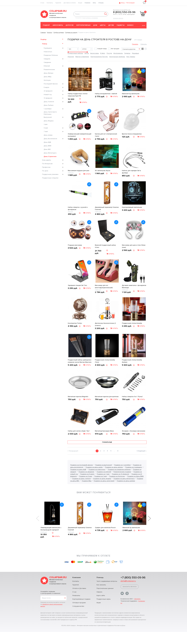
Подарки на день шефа (94, 467)
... (114, 451)
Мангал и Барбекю (82, 57)
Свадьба (47, 59)
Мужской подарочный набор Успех (105, 246)
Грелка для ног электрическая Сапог (106, 135)
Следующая (141, 451)
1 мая (45, 124)
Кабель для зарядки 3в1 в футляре (131, 172)
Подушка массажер (75, 245)
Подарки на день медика (102, 478)
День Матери (48, 73)
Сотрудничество (78, 606)
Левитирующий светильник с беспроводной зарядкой (50, 529)
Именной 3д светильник (130, 94)
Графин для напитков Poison (105, 527)
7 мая (46, 131)
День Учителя (49, 102)
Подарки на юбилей (104, 472)
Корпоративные (83, 25)
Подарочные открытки (50, 178)
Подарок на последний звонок (81, 465)
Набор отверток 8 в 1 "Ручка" (132, 396)
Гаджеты (121, 25)
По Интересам (47, 164)
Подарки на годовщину (133, 467)
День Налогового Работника (50, 113)
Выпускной (48, 117)
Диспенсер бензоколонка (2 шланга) (105, 324)
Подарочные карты (103, 599)
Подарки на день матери (114, 467)
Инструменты (118, 53)
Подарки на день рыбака (126, 481)
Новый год (48, 94)
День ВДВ (47, 142)
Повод (44, 44)
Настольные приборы (117, 57)
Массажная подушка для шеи (78, 170)
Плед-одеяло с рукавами (90, 18)
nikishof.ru (137, 599)
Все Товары (131, 57)
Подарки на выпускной (103, 465)
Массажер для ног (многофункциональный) (104, 286)
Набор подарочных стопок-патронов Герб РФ (78, 95)
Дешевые (135, 53)
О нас (74, 592)
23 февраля (48, 91)
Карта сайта (101, 595)
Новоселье (48, 52)
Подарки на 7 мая (103, 474)
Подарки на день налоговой (104, 481)
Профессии (46, 167)
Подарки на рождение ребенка (119, 469)
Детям (111, 25)
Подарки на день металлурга (124, 478)
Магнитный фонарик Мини (104, 431)
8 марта (46, 87)
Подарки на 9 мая (85, 476)
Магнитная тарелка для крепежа (106, 396)
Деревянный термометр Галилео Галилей (107, 208)
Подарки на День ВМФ (135, 476)
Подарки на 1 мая (100, 476)
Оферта (99, 592)
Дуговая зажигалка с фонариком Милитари (134, 286)
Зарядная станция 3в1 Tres (77, 285)
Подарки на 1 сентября (122, 465)
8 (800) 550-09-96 (124, 12)
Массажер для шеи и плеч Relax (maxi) (133, 246)
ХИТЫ (87, 53)
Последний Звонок (51, 84)
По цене (45, 171)
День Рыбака (48, 105)
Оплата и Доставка (79, 588)
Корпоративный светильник (132, 207)
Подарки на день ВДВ (78, 469)
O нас (42, 3)
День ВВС (47, 149)
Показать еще (107, 442)
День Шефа (48, 135)
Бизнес (130, 25)
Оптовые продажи (79, 603)
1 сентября (47, 109)
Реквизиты (76, 595)
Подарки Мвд (86, 481)
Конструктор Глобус (75, 323)
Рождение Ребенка (51, 55)
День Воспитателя (50, 139)
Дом (95, 25)
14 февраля (48, 98)
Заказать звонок (118, 18)
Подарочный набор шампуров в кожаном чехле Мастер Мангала (79, 361)
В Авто (102, 53)
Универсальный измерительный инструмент (79, 135)
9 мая (46, 128)
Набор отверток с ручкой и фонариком (78, 208)
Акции (80, 3)
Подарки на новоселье (96, 469)
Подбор (46, 25)
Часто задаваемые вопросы (107, 581)
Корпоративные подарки (81, 599)
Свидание (47, 62)
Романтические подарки (122, 472)
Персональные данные (105, 588)
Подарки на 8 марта (87, 474)
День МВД (47, 77)
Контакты (50, 3)
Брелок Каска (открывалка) (132, 134)
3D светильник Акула (102, 170)
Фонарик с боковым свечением (133, 431)
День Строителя (50, 156)
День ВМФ (47, 146)
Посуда (109, 53)
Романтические (49, 69)
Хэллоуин (47, 80)
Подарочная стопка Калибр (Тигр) (105, 361)
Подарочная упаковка (50, 174)
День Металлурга (50, 153)
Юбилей (47, 66)
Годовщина (48, 48)
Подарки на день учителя (81, 478)
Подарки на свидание (86, 472)
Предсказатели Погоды (99, 57)
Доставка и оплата (70, 3)
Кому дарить (46, 160)
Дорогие (70, 25)
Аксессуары (58, 25)
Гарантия (58, 3)
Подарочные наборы (75, 53)
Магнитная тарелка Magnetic (78, 396)
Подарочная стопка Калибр (132, 323)
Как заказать (101, 585)
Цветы (102, 25)
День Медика (48, 121)
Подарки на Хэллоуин (117, 476)
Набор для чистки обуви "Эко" (79, 431)
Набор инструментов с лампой (106, 94)
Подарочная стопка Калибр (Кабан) (132, 361)
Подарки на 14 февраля (120, 474)
